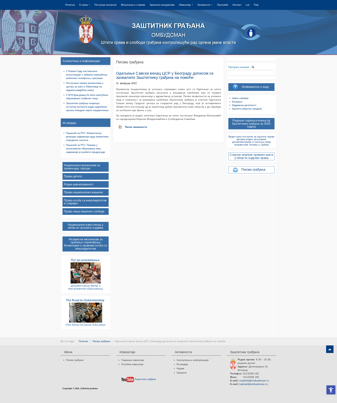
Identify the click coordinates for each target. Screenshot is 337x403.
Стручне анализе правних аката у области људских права (251, 156)
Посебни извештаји (132, 364)
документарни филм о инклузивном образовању (85, 287)
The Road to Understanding (85, 300)
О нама (83, 4)
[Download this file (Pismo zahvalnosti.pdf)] (122, 127)
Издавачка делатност (244, 105)
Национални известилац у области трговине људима (85, 226)
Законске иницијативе (162, 4)
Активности (203, 4)
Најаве (180, 368)
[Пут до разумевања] (86, 272)
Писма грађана (253, 169)
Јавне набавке (240, 98)
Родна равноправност (79, 184)
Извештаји (185, 4)
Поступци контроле (105, 4)
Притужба (222, 4)
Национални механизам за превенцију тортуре (82, 167)
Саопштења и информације (81, 61)
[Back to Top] (329, 349)
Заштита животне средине (247, 108)
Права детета (73, 176)
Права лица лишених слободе (84, 211)
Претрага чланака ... (240, 67)
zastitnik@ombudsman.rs (254, 380)
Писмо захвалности (136, 127)
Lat (247, 4)
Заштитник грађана (145, 379)
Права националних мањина (83, 192)
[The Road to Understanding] (85, 312)
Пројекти (182, 372)
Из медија (69, 122)
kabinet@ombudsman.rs (253, 384)
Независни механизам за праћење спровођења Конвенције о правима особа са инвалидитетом (85, 244)
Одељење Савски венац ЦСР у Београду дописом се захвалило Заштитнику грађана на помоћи (165, 75)
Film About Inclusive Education (86, 324)
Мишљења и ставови (133, 4)
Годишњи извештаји (132, 360)
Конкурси (237, 101)
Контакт (237, 4)
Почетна (70, 4)
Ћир (256, 4)
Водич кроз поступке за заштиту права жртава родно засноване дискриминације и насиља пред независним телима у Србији (252, 140)
